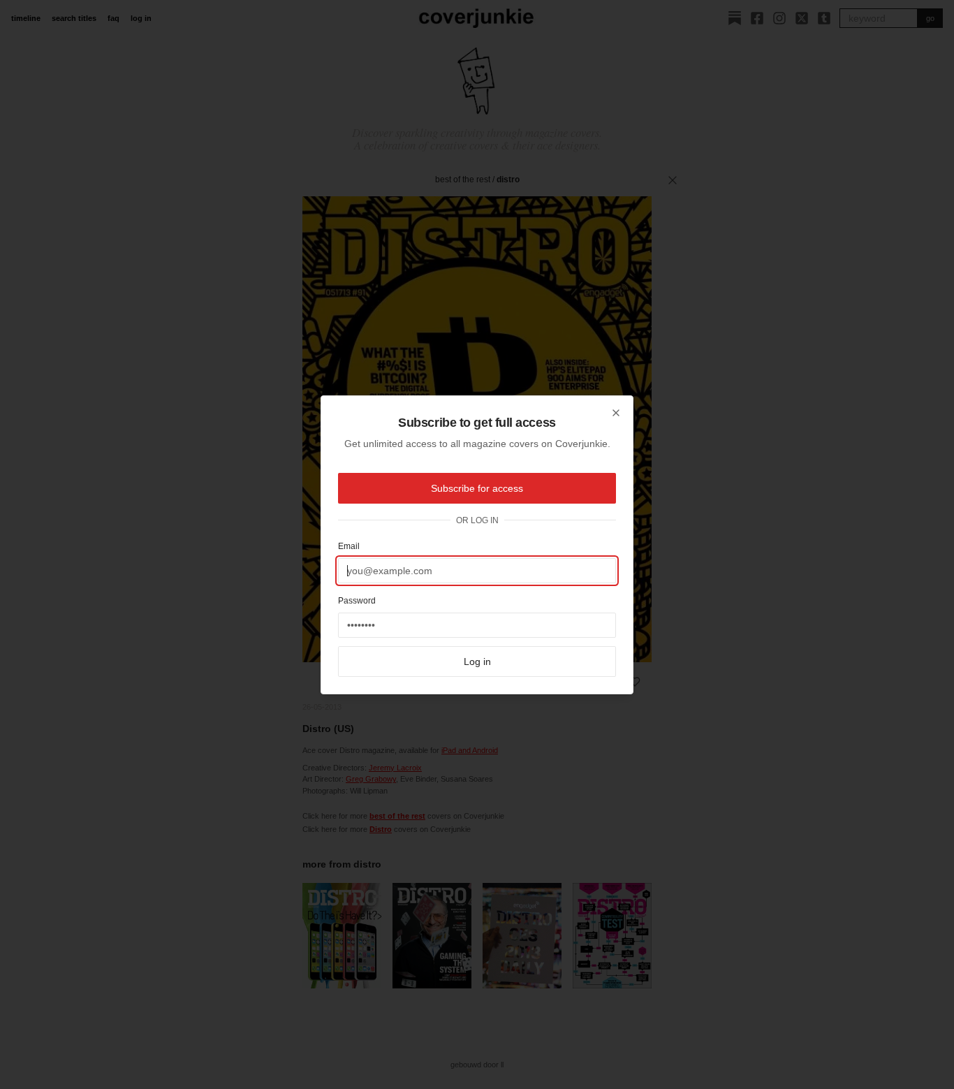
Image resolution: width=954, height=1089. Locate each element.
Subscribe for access (477, 488)
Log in (477, 661)
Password (357, 601)
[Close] (616, 412)
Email (349, 546)
